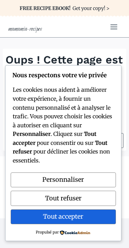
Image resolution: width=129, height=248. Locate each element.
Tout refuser (63, 198)
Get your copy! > (64, 8)
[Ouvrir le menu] (114, 27)
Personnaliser (63, 179)
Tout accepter (63, 216)
